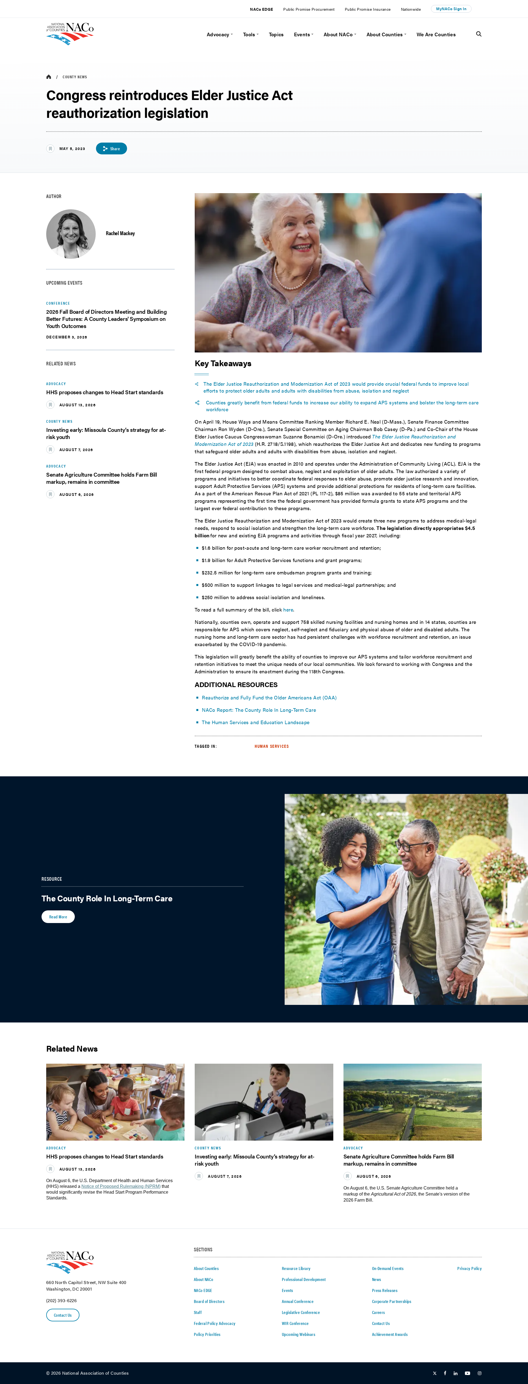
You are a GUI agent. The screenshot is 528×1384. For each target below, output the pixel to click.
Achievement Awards (390, 1334)
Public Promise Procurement (308, 9)
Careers (378, 1312)
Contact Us (63, 1315)
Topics (276, 34)
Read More (58, 916)
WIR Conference (295, 1323)
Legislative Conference (301, 1312)
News (376, 1279)
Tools (249, 34)
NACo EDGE (261, 9)
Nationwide (411, 9)
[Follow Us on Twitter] (435, 1373)
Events (302, 34)
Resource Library (296, 1268)
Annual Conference (298, 1301)
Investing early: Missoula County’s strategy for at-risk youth (106, 433)
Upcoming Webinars (298, 1334)
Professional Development (304, 1279)
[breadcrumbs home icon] (48, 76)
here (288, 609)
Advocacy (218, 34)
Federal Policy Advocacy (215, 1323)
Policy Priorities (207, 1334)
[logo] (70, 43)
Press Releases (385, 1290)
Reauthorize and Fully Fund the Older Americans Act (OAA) (269, 697)
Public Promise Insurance (368, 9)
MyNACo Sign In (451, 8)
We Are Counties (436, 34)
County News (75, 76)
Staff (198, 1312)
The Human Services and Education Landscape (255, 722)
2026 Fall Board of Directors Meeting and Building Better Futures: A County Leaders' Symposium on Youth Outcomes (106, 318)
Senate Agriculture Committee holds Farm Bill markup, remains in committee (101, 477)
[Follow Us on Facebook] (445, 1373)
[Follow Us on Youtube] (467, 1373)
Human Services (272, 746)
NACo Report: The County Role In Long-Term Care (259, 709)
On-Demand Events (388, 1268)
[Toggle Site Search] (479, 34)
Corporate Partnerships (391, 1301)
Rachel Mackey (120, 233)
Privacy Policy (469, 1268)
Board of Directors (209, 1301)
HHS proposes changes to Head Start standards (104, 392)
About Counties (385, 34)
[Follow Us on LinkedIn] (455, 1373)
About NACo (338, 34)
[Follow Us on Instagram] (479, 1373)
